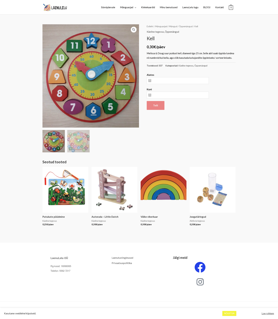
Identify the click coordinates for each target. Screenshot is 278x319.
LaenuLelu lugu (190, 7)
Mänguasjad (126, 7)
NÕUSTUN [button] (229, 313)
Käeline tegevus (155, 31)
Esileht (150, 26)
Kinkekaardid (148, 7)
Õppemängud (186, 26)
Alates (150, 74)
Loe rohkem (268, 313)
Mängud (173, 26)
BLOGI (206, 7)
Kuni (149, 89)
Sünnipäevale (108, 7)
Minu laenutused (168, 7)
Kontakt (219, 7)
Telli (155, 105)
